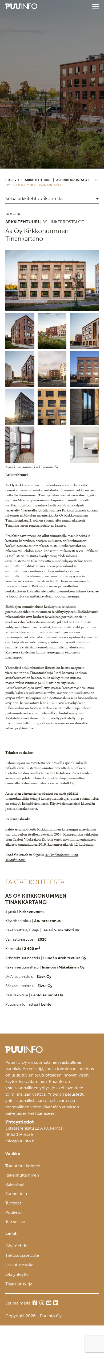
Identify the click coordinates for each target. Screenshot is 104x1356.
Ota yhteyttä (17, 1274)
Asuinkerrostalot (72, 180)
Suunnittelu (16, 1193)
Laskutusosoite (19, 1264)
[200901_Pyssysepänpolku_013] (19, 331)
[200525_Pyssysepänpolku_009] (52, 331)
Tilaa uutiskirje (19, 1283)
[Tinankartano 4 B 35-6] (19, 445)
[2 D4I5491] (19, 407)
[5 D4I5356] (52, 407)
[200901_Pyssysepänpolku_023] (19, 369)
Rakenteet (15, 1184)
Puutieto (13, 1212)
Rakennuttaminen (22, 1175)
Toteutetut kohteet (23, 1165)
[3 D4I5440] (84, 407)
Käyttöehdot (17, 1245)
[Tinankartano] (84, 445)
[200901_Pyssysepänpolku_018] (84, 331)
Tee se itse (15, 1221)
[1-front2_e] (52, 369)
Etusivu (12, 180)
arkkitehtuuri (37, 180)
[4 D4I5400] (84, 369)
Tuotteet (13, 1203)
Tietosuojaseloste (22, 1255)
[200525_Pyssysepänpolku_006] (52, 280)
